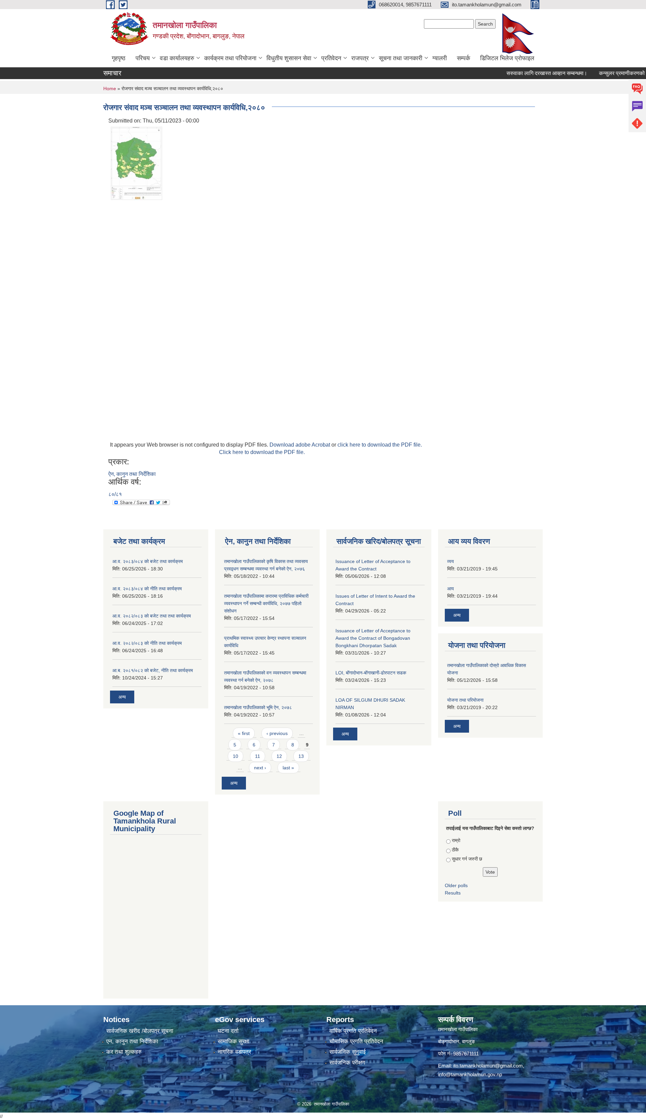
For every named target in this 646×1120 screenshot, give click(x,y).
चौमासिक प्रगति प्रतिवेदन (356, 1041)
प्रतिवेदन (331, 58)
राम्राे (456, 840)
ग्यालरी (439, 58)
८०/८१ (115, 494)
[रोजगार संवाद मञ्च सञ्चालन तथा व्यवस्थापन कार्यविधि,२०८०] (136, 163)
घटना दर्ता (228, 1031)
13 (301, 756)
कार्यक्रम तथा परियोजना (230, 58)
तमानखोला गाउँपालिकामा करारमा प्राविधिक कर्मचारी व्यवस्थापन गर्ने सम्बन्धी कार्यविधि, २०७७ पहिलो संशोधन (266, 603)
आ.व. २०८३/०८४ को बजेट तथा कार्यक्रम (147, 561)
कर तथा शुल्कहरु (124, 1052)
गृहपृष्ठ (118, 58)
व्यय (450, 561)
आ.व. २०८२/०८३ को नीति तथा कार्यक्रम (147, 643)
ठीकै (455, 849)
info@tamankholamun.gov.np (470, 1074)
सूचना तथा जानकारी (400, 58)
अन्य (122, 697)
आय (450, 588)
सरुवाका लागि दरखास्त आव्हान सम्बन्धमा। (529, 73)
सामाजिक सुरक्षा (233, 1041)
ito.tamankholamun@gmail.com (488, 1066)
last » (288, 767)
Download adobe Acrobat (300, 445)
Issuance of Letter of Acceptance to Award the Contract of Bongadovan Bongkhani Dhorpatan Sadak (372, 638)
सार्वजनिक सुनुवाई (347, 1052)
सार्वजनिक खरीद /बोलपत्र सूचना (139, 1031)
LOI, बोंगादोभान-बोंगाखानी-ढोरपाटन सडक (370, 672)
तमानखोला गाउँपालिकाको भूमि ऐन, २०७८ (258, 707)
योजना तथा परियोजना (465, 700)
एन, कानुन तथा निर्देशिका (132, 1041)
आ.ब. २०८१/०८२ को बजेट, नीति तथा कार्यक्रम (152, 670)
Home (109, 88)
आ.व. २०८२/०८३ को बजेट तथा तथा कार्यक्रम (151, 616)
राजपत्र (360, 58)
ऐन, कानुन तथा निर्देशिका (132, 474)
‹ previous (277, 733)
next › (260, 767)
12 (279, 756)
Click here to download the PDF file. (262, 452)
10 (235, 756)
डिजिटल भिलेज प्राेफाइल (507, 58)
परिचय (143, 58)
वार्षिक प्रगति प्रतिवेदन (353, 1031)
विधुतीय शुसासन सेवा (288, 58)
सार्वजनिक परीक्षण (347, 1062)
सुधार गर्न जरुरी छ (467, 859)
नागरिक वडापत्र (234, 1052)
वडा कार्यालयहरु (177, 58)
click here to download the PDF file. (379, 445)
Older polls (456, 885)
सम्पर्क (463, 58)
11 (257, 756)
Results (453, 893)
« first (244, 733)
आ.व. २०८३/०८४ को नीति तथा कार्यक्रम (147, 588)
